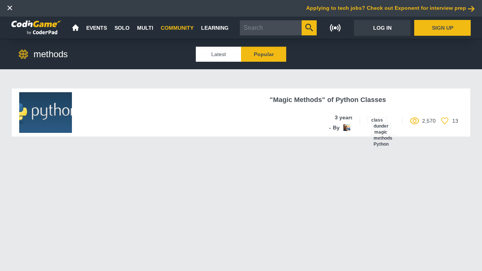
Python (381, 144)
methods (383, 138)
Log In (382, 28)
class (377, 120)
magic (380, 132)
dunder (381, 126)
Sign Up (442, 28)
